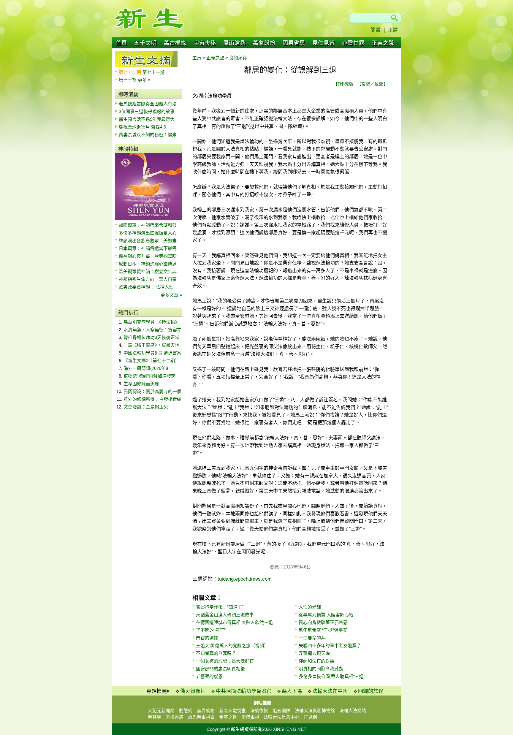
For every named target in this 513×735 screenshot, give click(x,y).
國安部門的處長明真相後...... (224, 668)
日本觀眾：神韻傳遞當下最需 (148, 248)
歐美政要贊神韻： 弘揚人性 (146, 286)
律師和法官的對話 (316, 660)
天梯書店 (174, 717)
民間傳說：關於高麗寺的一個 (152, 391)
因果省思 (294, 43)
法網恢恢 (259, 710)
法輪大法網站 (352, 710)
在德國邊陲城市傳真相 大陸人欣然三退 (234, 622)
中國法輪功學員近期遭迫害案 (152, 352)
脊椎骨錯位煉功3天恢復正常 (151, 337)
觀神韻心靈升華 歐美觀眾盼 (148, 256)
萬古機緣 (175, 43)
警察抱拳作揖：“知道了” (219, 606)
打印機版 (344, 83)
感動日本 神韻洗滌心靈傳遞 (148, 263)
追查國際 (281, 710)
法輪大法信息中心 (281, 717)
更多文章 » (171, 294)
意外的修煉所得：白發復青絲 (152, 399)
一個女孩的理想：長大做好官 (225, 660)
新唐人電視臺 (232, 710)
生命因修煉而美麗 (141, 383)
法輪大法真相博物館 (315, 710)
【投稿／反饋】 (372, 83)
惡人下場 (292, 691)
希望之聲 (228, 717)
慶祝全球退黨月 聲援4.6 (142, 126)
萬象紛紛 (264, 43)
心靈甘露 (353, 43)
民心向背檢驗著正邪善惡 (323, 622)
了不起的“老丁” (211, 630)
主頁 (196, 57)
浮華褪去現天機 (314, 653)
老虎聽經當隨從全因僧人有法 (148, 103)
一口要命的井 (312, 637)
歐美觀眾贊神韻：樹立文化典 (148, 271)
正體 (393, 30)
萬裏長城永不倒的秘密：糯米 (148, 134)
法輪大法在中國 (330, 691)
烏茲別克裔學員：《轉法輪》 (151, 321)
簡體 (375, 30)
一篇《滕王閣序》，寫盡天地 (151, 345)
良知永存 (238, 57)
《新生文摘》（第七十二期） (151, 360)
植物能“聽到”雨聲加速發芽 (149, 375)
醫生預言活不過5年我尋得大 (147, 119)
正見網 (310, 717)
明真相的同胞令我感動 (321, 668)
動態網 (185, 710)
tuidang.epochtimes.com (245, 579)
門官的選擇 (207, 637)
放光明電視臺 (201, 717)
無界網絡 (206, 710)
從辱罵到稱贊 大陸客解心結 (326, 614)
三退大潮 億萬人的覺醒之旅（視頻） (232, 645)
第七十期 (128, 80)
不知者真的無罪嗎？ (216, 653)
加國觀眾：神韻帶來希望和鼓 (148, 225)
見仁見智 (323, 43)
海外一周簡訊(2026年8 (146, 368)
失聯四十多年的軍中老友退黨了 (330, 645)
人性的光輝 (310, 606)
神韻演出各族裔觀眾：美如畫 (148, 240)
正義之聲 (383, 43)
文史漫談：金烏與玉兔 (146, 406)
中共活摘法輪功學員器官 (243, 691)
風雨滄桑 (234, 43)
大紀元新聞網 (161, 710)
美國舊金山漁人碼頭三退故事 (225, 614)
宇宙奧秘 (205, 43)
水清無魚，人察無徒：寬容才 (152, 329)
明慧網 (154, 717)
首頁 (121, 43)
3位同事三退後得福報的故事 (147, 111)
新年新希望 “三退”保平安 (323, 630)
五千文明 (145, 43)
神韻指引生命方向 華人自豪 (148, 279)
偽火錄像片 (192, 691)
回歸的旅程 (370, 691)
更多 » (144, 80)
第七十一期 (153, 72)
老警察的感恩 (209, 676)
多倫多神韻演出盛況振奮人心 (148, 232)
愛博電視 (250, 717)
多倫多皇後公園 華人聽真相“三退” (332, 676)
